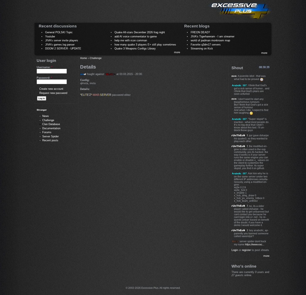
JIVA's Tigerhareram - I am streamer (212, 36)
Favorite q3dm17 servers (206, 44)
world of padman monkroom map (210, 40)
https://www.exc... (254, 244)
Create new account (51, 88)
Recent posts (50, 140)
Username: (44, 67)
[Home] (239, 19)
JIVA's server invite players (61, 40)
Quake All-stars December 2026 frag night (139, 32)
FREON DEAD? (200, 32)
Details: (85, 89)
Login (234, 250)
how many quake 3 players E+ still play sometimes (145, 44)
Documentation (51, 128)
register (246, 250)
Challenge (48, 120)
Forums (46, 132)
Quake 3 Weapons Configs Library (135, 48)
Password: (44, 77)
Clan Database (51, 124)
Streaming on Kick (202, 48)
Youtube (50, 36)
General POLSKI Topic (59, 32)
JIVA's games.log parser (60, 44)
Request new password (53, 93)
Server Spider (50, 136)
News (45, 116)
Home (83, 58)
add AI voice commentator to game (135, 36)
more (177, 52)
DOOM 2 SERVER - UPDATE (63, 48)
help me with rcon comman (130, 40)
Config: (85, 80)
